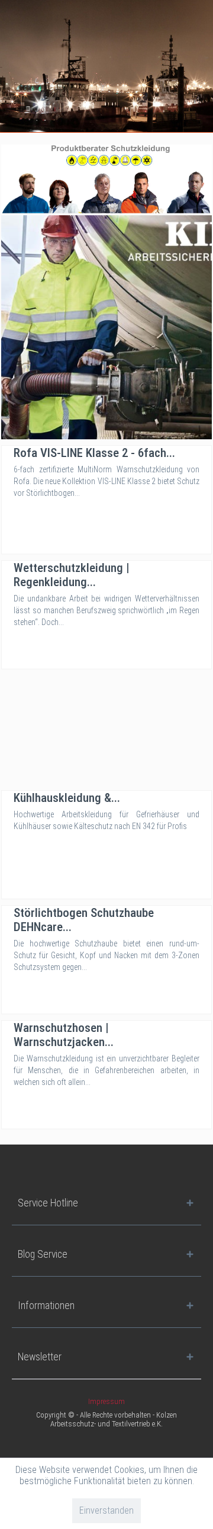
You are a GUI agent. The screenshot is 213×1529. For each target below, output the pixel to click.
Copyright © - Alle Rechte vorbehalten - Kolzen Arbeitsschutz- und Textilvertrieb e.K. (106, 1419)
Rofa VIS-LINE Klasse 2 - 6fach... (94, 453)
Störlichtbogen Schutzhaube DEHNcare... (84, 920)
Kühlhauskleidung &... (67, 798)
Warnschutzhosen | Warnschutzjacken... (64, 1035)
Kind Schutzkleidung (106, 327)
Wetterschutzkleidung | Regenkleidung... (72, 575)
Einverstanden (106, 1510)
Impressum (106, 1401)
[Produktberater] (106, 179)
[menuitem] (106, 1401)
